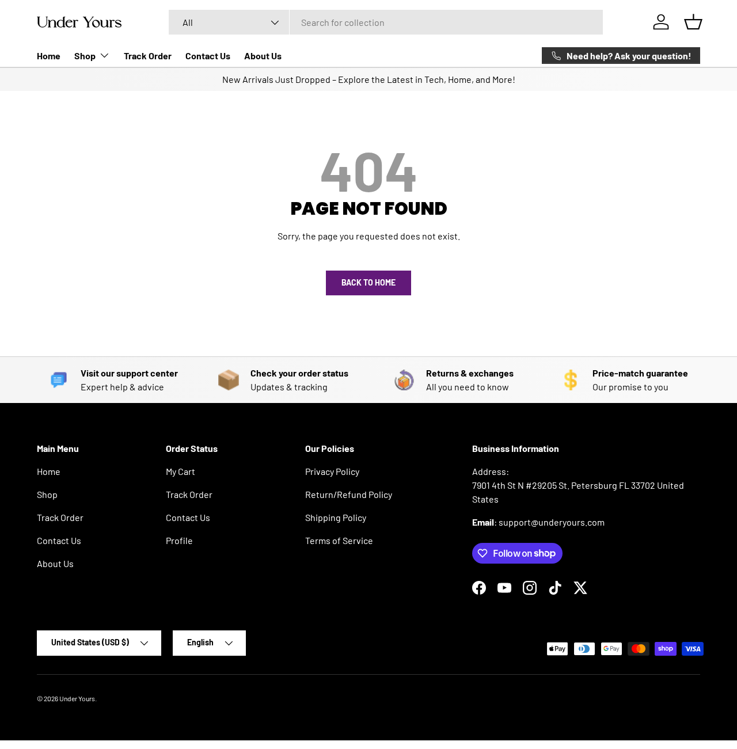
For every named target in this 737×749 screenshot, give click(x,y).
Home (48, 55)
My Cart (180, 471)
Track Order (148, 55)
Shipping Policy (335, 517)
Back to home (368, 282)
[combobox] (386, 22)
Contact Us (207, 55)
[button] (693, 22)
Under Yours (77, 698)
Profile (179, 540)
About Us (263, 55)
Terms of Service (339, 540)
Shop (85, 55)
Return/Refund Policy (348, 494)
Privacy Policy (332, 471)
